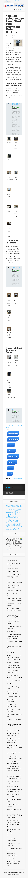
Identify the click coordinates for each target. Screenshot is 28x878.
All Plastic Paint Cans (12, 568)
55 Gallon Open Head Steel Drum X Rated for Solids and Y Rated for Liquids (14, 636)
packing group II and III (13, 456)
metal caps (10, 518)
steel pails (15, 37)
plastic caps (12, 521)
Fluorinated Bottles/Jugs (13, 696)
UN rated (9, 528)
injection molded (10, 517)
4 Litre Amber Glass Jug (13, 631)
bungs (17, 505)
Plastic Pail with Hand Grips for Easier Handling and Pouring (14, 863)
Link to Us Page (10, 549)
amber (7, 505)
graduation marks (12, 512)
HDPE (19, 512)
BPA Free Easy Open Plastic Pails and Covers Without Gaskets (14, 682)
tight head (15, 526)
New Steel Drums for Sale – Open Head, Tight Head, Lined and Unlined (14, 576)
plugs (15, 524)
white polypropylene (12, 529)
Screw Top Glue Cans (12, 786)
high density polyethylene (12, 515)
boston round (12, 505)
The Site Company (13, 872)
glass (7, 510)
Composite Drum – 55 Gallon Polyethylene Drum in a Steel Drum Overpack (14, 815)
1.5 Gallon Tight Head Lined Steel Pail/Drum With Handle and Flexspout (14, 747)
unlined (20, 526)
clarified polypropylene (13, 506)
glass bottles (12, 510)
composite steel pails (13, 439)
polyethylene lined (12, 462)
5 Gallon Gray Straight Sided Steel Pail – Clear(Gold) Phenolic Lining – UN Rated (14, 776)
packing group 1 (11, 450)
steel (9, 525)
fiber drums (11, 509)
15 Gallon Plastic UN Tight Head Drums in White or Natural (13, 621)
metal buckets (11, 445)
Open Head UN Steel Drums (14, 590)
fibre (14, 509)
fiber (7, 509)
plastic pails (10, 524)
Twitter (12, 493)
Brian (11, 487)
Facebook (9, 493)
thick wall (10, 526)
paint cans (17, 518)
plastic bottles (15, 520)
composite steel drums (13, 433)
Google (7, 493)
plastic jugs (19, 523)
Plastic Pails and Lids (12, 571)
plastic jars (13, 523)
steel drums (10, 468)
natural (13, 518)
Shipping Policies (10, 0)
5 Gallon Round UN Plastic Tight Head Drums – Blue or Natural (14, 610)
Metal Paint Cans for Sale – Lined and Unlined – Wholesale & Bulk (14, 740)
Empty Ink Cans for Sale (13, 662)
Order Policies (18, 0)
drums (15, 507)
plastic (8, 520)
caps (20, 505)
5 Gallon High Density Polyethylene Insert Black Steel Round (16, 268)
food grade (18, 509)
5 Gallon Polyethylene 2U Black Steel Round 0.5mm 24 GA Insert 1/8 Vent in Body (16, 104)
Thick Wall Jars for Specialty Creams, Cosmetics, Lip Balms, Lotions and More (14, 657)
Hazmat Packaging (12, 560)
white (18, 528)
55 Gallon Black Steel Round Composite (16, 409)
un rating (14, 528)
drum (13, 507)
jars (15, 517)
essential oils (19, 507)
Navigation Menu (14, 9)
